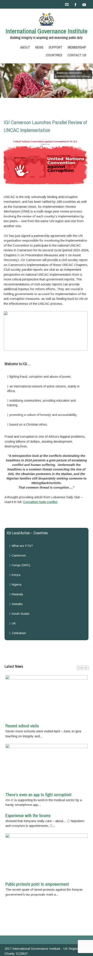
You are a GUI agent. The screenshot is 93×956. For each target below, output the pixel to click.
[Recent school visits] (46, 697)
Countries (54, 55)
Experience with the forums (28, 815)
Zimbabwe (19, 633)
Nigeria (16, 584)
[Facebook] (75, 4)
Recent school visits (22, 726)
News (39, 47)
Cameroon (19, 555)
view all (82, 667)
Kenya (16, 575)
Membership (77, 47)
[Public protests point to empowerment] (46, 856)
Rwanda (17, 594)
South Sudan (20, 613)
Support (56, 47)
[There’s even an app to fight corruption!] (46, 766)
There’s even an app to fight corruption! (38, 794)
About (25, 47)
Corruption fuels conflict (40, 502)
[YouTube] (84, 4)
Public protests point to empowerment (37, 884)
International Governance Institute (46, 31)
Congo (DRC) (21, 565)
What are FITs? (22, 545)
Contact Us (76, 55)
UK (14, 623)
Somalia (17, 604)
